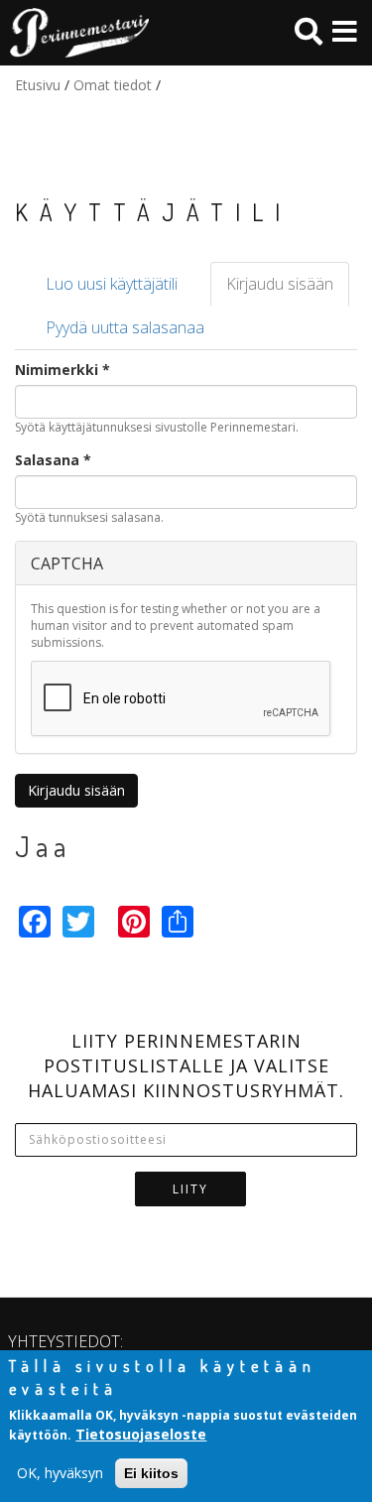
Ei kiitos (151, 1473)
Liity (190, 1189)
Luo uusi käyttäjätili (112, 284)
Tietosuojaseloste (140, 1434)
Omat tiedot (112, 84)
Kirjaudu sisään (287, 290)
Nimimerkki (62, 369)
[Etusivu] (74, 33)
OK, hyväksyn (60, 1472)
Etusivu (38, 84)
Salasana (53, 459)
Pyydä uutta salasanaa (125, 327)
